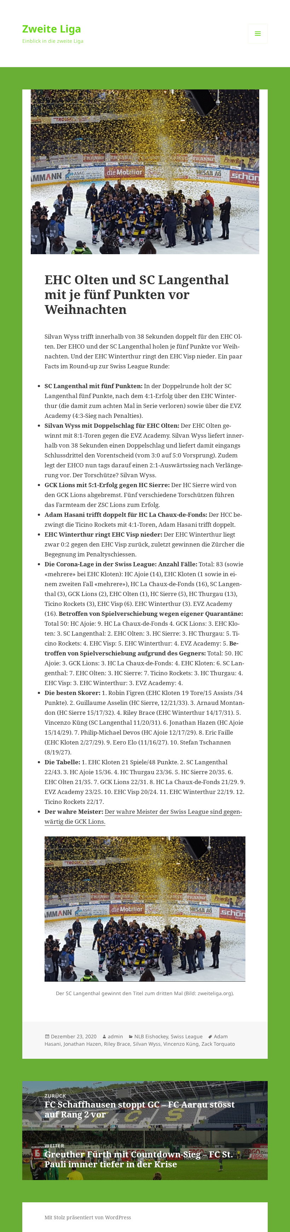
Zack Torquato (218, 1043)
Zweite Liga (51, 28)
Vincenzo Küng (181, 1043)
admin (115, 1036)
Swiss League (187, 1036)
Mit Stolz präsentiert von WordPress (88, 1217)
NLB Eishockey (151, 1036)
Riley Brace (117, 1043)
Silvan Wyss (147, 1043)
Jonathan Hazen (82, 1043)
